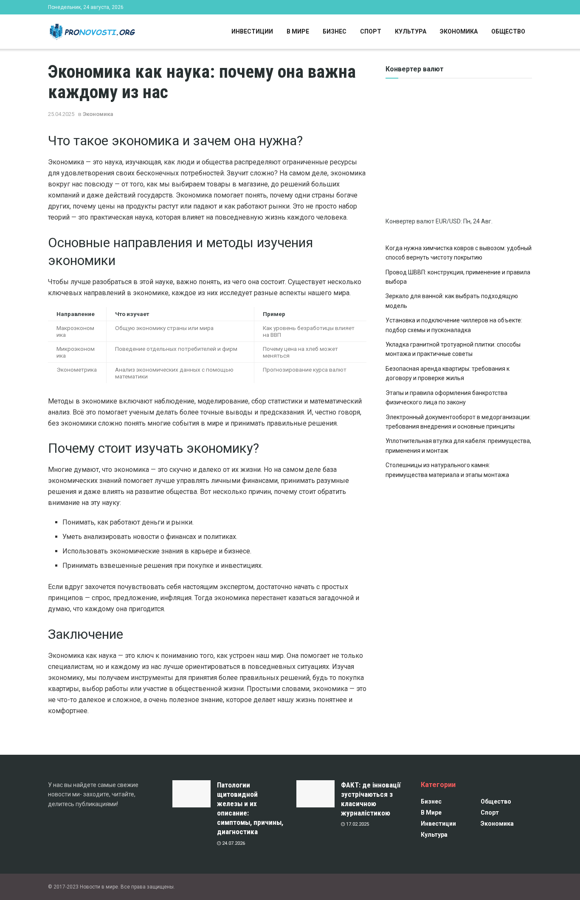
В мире (298, 31)
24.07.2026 (233, 843)
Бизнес (334, 31)
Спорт (370, 31)
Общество (508, 31)
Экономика (459, 31)
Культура (410, 31)
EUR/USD (448, 221)
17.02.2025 (357, 824)
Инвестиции (252, 31)
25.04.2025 (61, 114)
